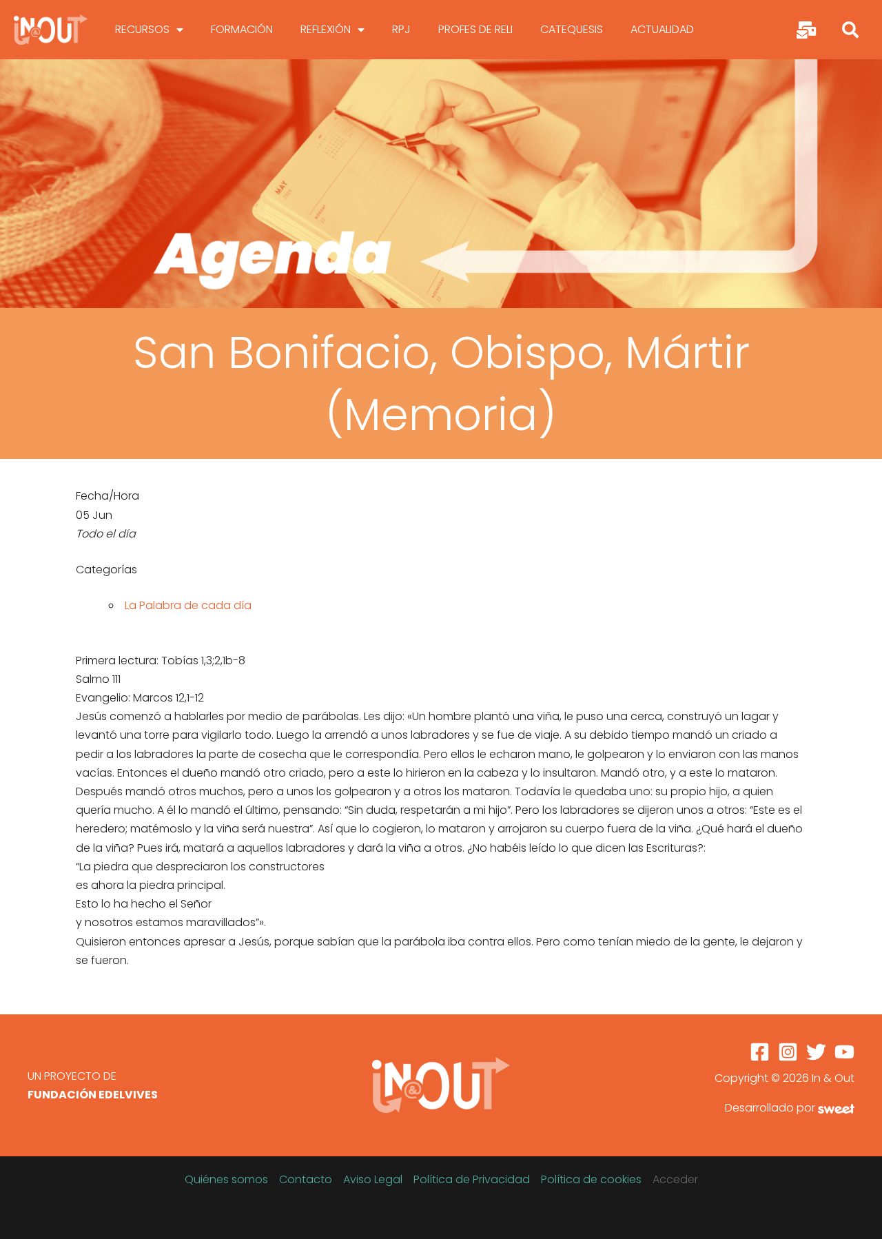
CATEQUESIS (571, 29)
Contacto (305, 1179)
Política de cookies (591, 1179)
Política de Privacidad (471, 1179)
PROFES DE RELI (475, 29)
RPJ (401, 29)
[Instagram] (788, 1052)
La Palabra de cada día (188, 605)
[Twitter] (816, 1052)
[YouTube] (844, 1052)
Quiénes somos (226, 1179)
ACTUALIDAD (662, 29)
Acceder (675, 1179)
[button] (850, 29)
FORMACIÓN (242, 29)
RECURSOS (142, 29)
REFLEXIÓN (325, 29)
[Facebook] (760, 1052)
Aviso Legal (372, 1179)
